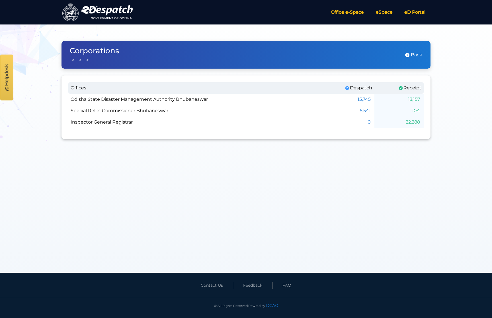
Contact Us (212, 285)
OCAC (272, 305)
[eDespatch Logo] (98, 12)
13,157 (414, 99)
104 (416, 110)
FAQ (286, 285)
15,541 (364, 110)
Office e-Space (347, 12)
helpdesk (6, 75)
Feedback (252, 285)
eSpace (384, 12)
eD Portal (414, 12)
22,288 (413, 122)
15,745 (364, 99)
